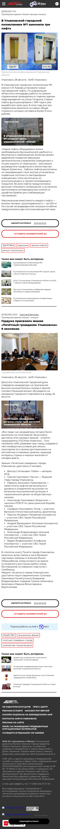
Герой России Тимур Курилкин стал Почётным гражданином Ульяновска (33, 676)
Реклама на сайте (13, 722)
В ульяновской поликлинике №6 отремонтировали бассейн (27, 264)
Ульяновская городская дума (16, 372)
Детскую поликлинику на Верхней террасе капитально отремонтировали (32, 290)
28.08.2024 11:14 (8, 11)
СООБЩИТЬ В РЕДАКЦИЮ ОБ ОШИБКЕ (23, 733)
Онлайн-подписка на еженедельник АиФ (27, 714)
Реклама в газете (12, 710)
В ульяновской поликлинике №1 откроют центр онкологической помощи (34, 273)
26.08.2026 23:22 (9, 314)
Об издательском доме (16, 707)
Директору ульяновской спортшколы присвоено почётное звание (29, 659)
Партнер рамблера (41, 815)
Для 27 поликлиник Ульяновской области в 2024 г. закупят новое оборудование (34, 281)
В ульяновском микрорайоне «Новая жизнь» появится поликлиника (32, 299)
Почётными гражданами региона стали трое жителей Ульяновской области (32, 667)
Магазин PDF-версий (37, 710)
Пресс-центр (40, 707)
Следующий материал (29, 821)
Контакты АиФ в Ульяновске (19, 718)
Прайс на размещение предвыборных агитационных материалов (25, 727)
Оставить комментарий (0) (30, 234)
